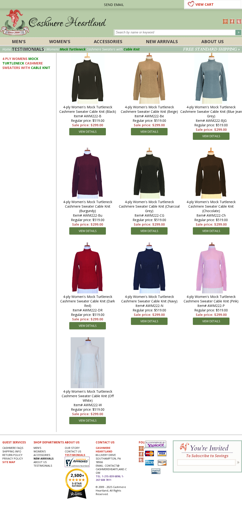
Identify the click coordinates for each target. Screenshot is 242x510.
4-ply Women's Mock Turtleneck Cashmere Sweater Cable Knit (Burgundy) (87, 206)
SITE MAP (8, 462)
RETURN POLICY (12, 455)
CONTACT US (73, 451)
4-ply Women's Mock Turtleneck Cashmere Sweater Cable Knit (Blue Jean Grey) (211, 111)
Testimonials (28, 49)
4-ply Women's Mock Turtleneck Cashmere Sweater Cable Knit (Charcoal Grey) (149, 206)
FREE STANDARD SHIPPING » (211, 49)
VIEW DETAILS (87, 132)
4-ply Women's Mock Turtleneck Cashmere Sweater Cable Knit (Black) (87, 109)
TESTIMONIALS (75, 455)
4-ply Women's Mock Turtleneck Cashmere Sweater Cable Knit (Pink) (211, 298)
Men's (19, 41)
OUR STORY (72, 448)
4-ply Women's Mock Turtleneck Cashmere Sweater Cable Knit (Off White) (88, 396)
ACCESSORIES (108, 41)
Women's (59, 41)
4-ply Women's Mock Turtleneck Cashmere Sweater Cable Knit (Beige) (149, 109)
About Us (212, 41)
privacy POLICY (12, 458)
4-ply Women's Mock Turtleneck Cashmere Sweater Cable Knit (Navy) (149, 298)
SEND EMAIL (114, 4)
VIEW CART (204, 4)
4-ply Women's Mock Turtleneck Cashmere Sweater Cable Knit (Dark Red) (87, 301)
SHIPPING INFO (11, 451)
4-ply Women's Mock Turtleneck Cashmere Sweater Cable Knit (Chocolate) (211, 206)
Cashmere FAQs (12, 448)
